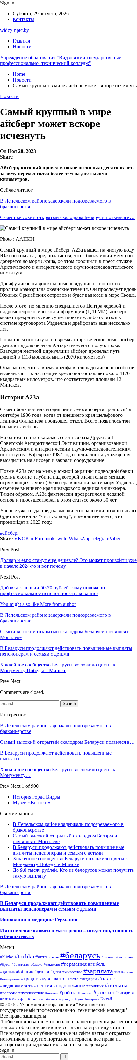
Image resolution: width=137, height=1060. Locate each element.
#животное (72, 972)
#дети (55, 972)
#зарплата (98, 971)
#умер (51, 999)
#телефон (19, 999)
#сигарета (124, 992)
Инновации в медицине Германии (38, 919)
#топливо (36, 999)
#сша (5, 998)
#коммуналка (10, 979)
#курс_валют (52, 978)
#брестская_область (27, 964)
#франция (65, 999)
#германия (74, 964)
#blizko (6, 956)
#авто (41, 956)
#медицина (88, 979)
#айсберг (9, 533)
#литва (73, 979)
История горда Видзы (36, 797)
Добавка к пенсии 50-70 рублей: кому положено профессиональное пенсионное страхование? (52, 590)
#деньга (41, 972)
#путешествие (31, 993)
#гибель (96, 964)
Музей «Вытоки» (31, 802)
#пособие (8, 993)
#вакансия (52, 965)
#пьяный (51, 993)
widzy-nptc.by (14, 30)
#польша (116, 985)
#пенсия (43, 985)
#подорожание (69, 985)
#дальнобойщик (16, 971)
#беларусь (80, 955)
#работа (68, 992)
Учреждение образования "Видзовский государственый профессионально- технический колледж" (61, 60)
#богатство (124, 957)
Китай (106, 998)
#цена (79, 999)
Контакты (23, 19)
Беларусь (92, 999)
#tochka (24, 956)
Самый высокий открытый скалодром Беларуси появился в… (67, 217)
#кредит (29, 978)
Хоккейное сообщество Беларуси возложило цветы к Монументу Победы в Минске (70, 861)
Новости (22, 46)
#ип (117, 972)
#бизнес (108, 957)
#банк (53, 957)
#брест (5, 964)
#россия (103, 992)
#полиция (95, 986)
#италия (127, 972)
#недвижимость (16, 985)
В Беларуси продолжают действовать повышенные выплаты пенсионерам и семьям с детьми (68, 850)
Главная (21, 41)
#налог (106, 978)
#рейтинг (85, 993)
